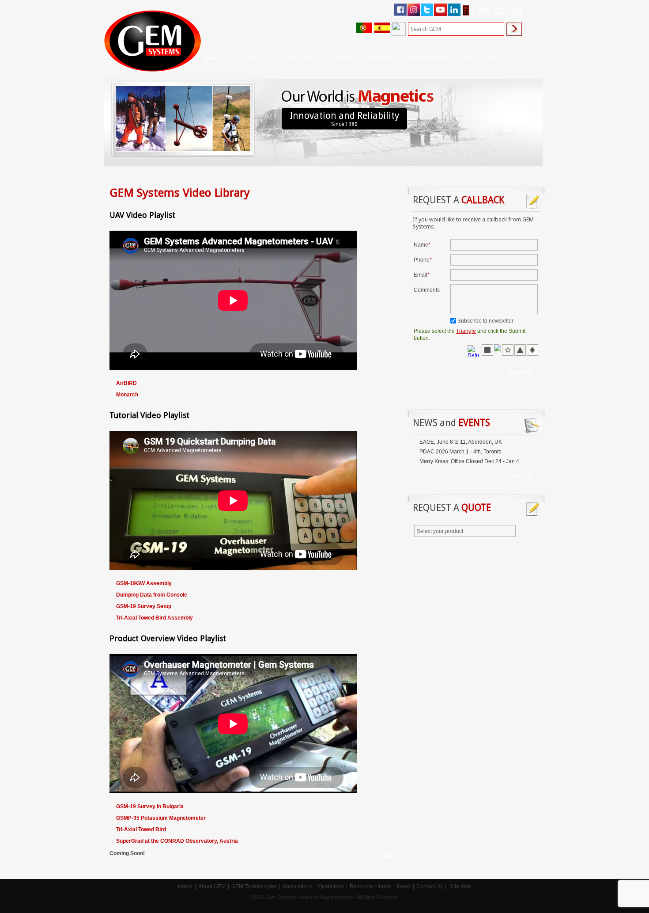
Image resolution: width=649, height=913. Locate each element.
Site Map (460, 886)
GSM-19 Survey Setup (144, 606)
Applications (297, 886)
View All (521, 477)
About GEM (212, 886)
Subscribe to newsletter (485, 321)
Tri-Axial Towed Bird (141, 829)
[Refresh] (474, 350)
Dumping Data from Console (151, 595)
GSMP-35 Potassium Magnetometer (161, 818)
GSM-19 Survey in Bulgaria (150, 806)
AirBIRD (126, 383)
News (468, 58)
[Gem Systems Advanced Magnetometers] (152, 41)
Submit (520, 373)
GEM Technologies (254, 886)
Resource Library (370, 886)
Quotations (331, 886)
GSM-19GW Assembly (144, 583)
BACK (387, 856)
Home (211, 58)
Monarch (127, 395)
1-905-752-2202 (497, 11)
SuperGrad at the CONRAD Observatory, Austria (177, 841)
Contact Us (429, 886)
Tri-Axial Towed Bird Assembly (154, 618)
